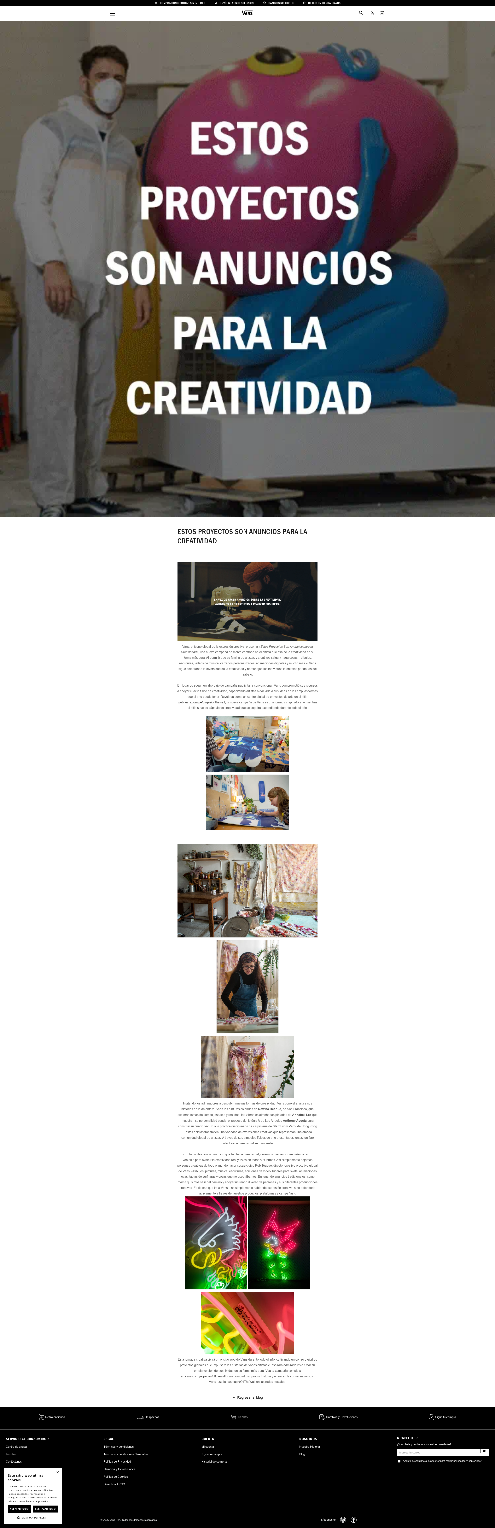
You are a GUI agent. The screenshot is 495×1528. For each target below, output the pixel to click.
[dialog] (33, 1496)
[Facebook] (354, 1520)
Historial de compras (214, 1461)
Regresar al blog (250, 1397)
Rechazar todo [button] (45, 1509)
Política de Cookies (116, 1476)
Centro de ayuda (16, 1446)
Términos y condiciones (119, 1446)
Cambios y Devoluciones (119, 1469)
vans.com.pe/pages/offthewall (204, 702)
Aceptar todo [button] (19, 1509)
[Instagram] (343, 1520)
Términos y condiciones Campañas (126, 1454)
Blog (302, 1454)
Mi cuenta (207, 1446)
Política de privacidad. (38, 1501)
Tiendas (11, 1454)
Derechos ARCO (114, 1484)
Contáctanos (14, 1461)
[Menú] (112, 13)
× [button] (57, 1472)
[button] (382, 13)
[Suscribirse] (484, 1451)
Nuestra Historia (309, 1446)
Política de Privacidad (117, 1461)
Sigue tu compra (211, 1454)
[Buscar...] (361, 13)
